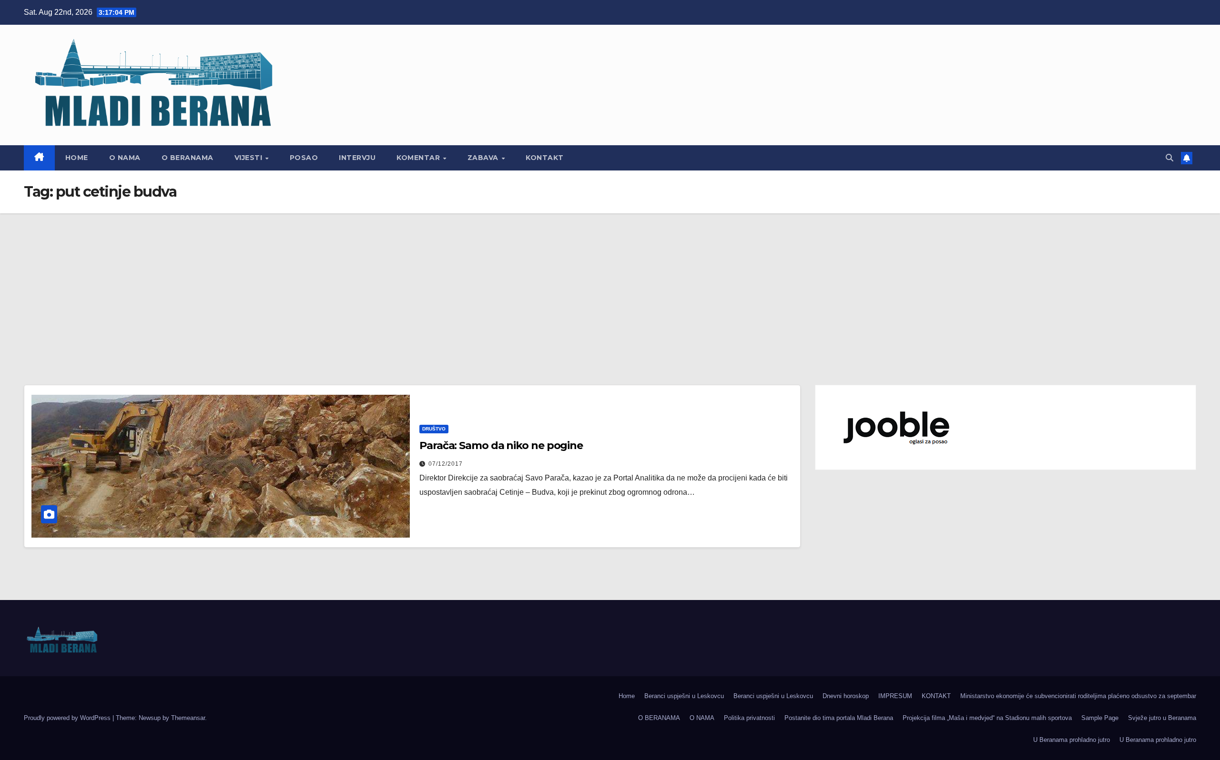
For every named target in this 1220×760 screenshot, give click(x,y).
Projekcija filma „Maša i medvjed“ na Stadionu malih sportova (987, 717)
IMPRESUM (895, 696)
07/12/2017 (445, 463)
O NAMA (125, 157)
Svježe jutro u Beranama (1162, 717)
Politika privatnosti (749, 717)
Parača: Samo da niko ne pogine (501, 445)
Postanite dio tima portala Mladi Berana (838, 717)
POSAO (304, 157)
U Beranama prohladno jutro (1071, 739)
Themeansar (188, 717)
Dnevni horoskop (846, 696)
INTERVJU (357, 157)
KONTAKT (545, 157)
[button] (1169, 158)
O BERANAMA (188, 157)
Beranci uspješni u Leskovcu (684, 696)
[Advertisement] (610, 284)
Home (76, 157)
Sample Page (1099, 717)
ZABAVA (484, 157)
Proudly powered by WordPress (68, 717)
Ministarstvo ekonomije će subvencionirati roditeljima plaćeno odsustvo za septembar (1078, 696)
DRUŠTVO (434, 428)
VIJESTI (249, 157)
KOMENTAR (419, 157)
